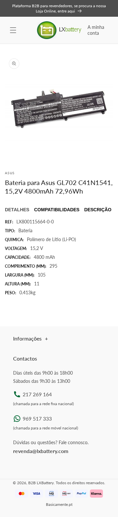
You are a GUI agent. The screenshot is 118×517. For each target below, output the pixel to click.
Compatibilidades (56, 209)
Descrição (97, 209)
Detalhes (17, 209)
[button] (13, 30)
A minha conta (96, 30)
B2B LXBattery (41, 482)
